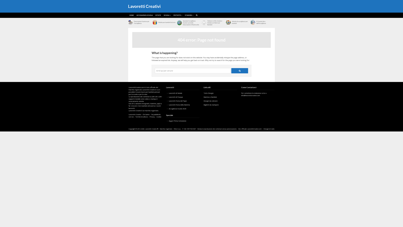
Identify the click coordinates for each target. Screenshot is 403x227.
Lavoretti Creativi (144, 6)
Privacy (152, 117)
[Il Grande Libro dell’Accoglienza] (253, 22)
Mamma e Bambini (210, 97)
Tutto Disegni (208, 93)
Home (131, 15)
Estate (158, 15)
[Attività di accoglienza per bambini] (228, 22)
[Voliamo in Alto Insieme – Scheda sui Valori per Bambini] (204, 22)
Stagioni (188, 15)
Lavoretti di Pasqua (176, 97)
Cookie (158, 117)
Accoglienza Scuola (145, 15)
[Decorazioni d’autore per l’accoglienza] (130, 22)
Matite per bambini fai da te (166, 22)
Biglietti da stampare (211, 105)
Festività (177, 15)
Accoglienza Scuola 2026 (177, 109)
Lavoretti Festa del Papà (178, 101)
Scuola (166, 15)
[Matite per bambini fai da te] (154, 22)
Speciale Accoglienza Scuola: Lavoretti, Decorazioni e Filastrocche (191, 23)
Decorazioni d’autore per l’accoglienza (141, 22)
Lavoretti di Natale (175, 93)
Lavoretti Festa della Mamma (179, 105)
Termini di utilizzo (141, 117)
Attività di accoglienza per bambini (240, 22)
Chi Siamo (146, 114)
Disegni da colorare (211, 101)
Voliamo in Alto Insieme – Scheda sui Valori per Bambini (215, 23)
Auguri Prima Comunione (177, 121)
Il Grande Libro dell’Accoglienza (261, 22)
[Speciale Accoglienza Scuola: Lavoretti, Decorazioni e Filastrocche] (179, 22)
